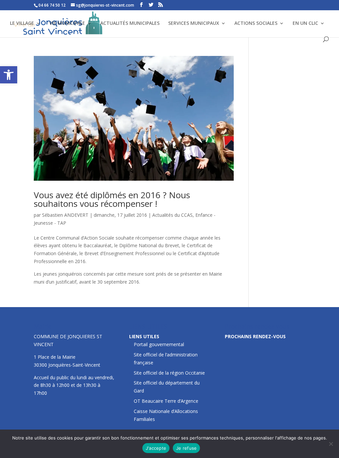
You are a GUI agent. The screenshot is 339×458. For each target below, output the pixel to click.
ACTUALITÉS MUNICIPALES (130, 23)
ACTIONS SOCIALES (255, 23)
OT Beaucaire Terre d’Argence (166, 401)
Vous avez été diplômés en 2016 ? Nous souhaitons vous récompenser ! (112, 199)
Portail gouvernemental (159, 344)
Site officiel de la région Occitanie (169, 373)
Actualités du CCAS (172, 215)
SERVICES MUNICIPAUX (193, 23)
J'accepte (156, 448)
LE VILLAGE (22, 23)
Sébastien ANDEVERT (65, 215)
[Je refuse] (330, 443)
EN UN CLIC (305, 23)
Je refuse (186, 448)
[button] (8, 74)
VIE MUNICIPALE (67, 23)
